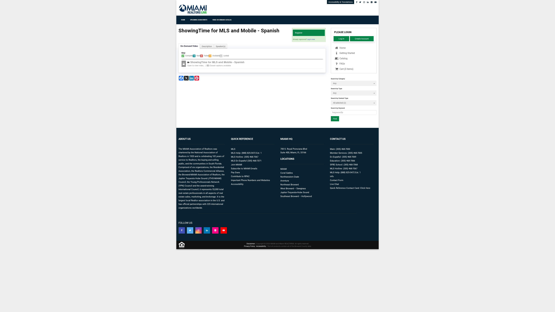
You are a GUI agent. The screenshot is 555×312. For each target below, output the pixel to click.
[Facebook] (356, 2)
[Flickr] (371, 2)
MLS (233, 149)
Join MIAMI (236, 164)
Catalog (343, 58)
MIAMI (283, 169)
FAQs (342, 63)
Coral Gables (286, 173)
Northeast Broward (289, 184)
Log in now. (311, 39)
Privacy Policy (249, 246)
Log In (341, 39)
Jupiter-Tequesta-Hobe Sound (294, 192)
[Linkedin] (368, 2)
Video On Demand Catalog (221, 20)
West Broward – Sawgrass (293, 188)
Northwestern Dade (289, 176)
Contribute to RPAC (240, 176)
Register (298, 33)
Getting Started (347, 53)
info (332, 176)
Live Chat (334, 184)
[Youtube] (375, 2)
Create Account (362, 39)
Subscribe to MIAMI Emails (244, 168)
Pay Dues (235, 172)
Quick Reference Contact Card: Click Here (350, 188)
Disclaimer (251, 244)
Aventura (284, 180)
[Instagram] (364, 2)
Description (207, 46)
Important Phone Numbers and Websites (250, 180)
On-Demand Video (189, 46)
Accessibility (237, 184)
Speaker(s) (220, 46)
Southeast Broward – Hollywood (296, 196)
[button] (254, 64)
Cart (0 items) (346, 69)
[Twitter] (360, 2)
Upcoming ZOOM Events (198, 20)
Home (183, 20)
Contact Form (336, 180)
